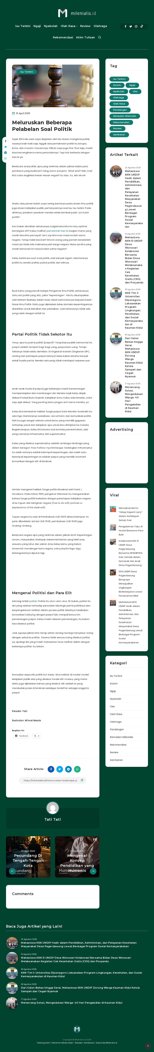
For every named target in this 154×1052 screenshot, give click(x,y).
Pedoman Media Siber (62, 1043)
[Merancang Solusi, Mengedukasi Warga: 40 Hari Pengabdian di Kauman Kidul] (116, 387)
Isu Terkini (22, 26)
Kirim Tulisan (85, 37)
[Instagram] (136, 26)
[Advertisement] (70, 188)
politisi (33, 601)
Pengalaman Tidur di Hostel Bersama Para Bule (131, 530)
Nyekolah (51, 26)
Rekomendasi (63, 37)
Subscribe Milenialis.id (106, 1043)
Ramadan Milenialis (124, 116)
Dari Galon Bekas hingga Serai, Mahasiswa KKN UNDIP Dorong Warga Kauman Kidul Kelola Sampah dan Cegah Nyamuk (134, 357)
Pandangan (120, 110)
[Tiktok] (141, 26)
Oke (135, 91)
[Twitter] (130, 26)
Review (85, 26)
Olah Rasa (68, 26)
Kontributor (89, 1043)
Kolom (117, 85)
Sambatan (119, 134)
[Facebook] (125, 26)
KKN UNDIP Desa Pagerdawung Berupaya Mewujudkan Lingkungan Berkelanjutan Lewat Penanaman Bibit (130, 583)
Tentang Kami (43, 1043)
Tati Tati (52, 819)
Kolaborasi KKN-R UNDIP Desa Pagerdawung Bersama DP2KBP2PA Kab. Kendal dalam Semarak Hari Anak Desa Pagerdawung (130, 553)
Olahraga (100, 26)
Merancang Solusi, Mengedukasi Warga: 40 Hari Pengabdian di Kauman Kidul (134, 399)
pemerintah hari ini (57, 230)
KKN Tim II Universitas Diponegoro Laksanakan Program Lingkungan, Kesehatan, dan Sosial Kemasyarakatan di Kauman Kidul (134, 310)
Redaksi (78, 1043)
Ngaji (37, 26)
